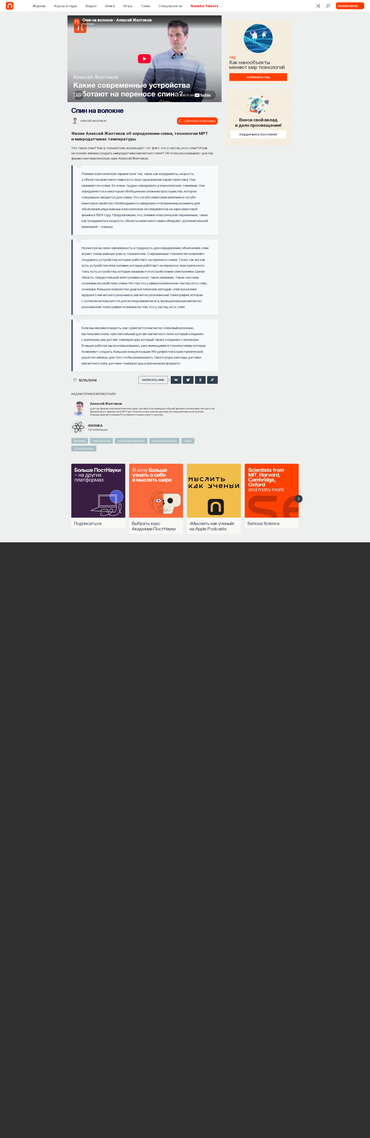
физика (95, 425)
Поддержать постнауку (258, 134)
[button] (299, 499)
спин (188, 440)
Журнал (39, 6)
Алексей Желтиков (93, 120)
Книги (110, 6)
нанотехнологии (164, 440)
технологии (101, 440)
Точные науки (83, 448)
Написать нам (153, 379)
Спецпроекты (170, 6)
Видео (91, 6)
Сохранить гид (258, 77)
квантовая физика (131, 440)
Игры (128, 6)
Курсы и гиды (65, 6)
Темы (145, 6)
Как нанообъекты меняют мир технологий (257, 64)
